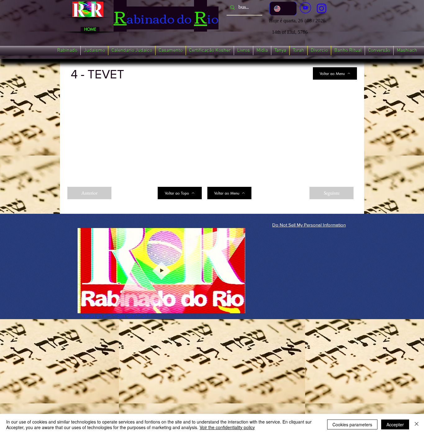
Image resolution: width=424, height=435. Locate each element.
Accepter (395, 424)
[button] (67, 50)
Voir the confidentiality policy (227, 427)
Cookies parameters (352, 424)
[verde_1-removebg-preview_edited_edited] (321, 8)
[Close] (416, 424)
